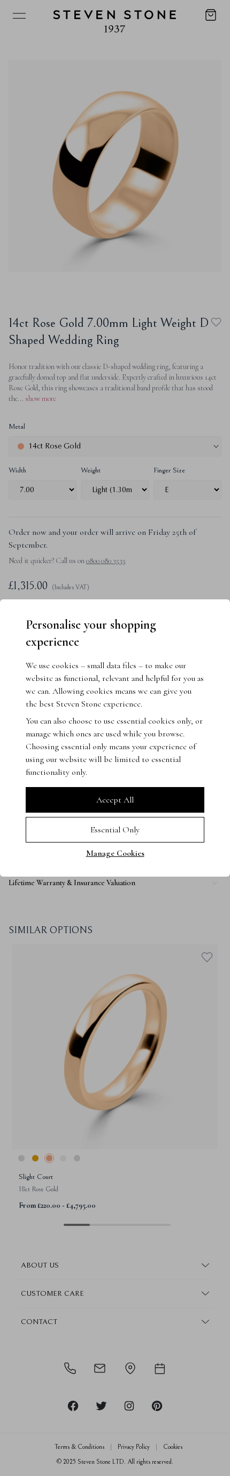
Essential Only (115, 829)
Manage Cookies (115, 853)
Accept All (115, 800)
